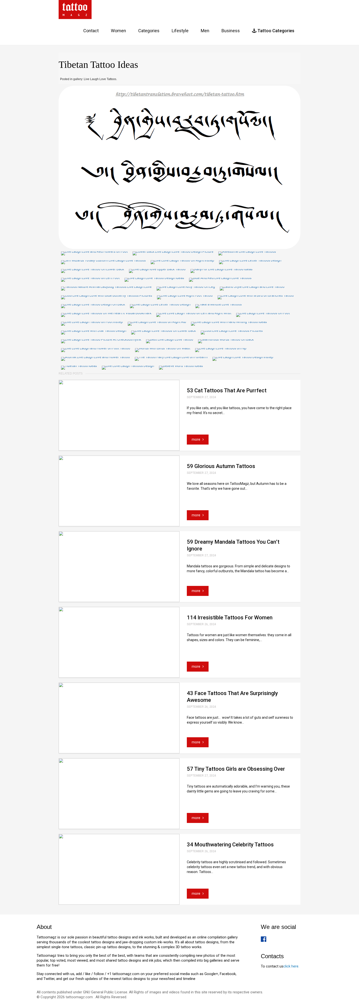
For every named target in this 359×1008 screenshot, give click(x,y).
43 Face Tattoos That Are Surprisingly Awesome (232, 696)
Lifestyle (180, 30)
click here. (291, 966)
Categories (148, 30)
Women (118, 30)
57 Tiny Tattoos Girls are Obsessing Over (236, 769)
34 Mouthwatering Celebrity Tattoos (230, 845)
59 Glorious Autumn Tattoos (221, 466)
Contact (91, 30)
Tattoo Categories (275, 30)
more (196, 439)
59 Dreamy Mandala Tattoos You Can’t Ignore (233, 545)
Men (205, 30)
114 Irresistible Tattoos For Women (230, 617)
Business (231, 30)
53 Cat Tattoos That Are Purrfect (226, 390)
